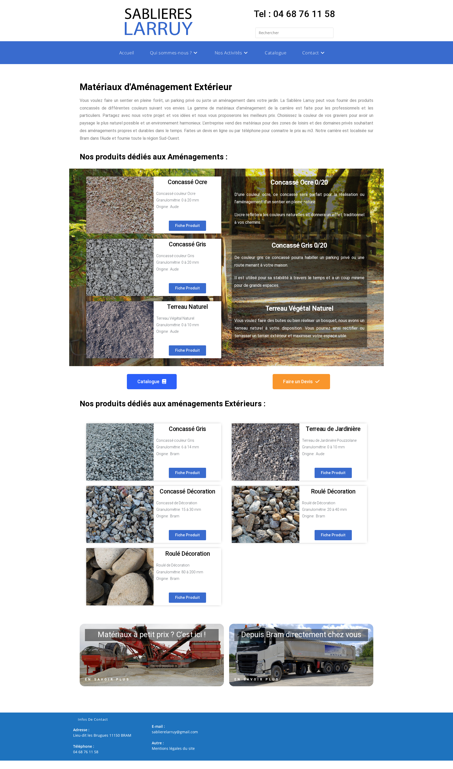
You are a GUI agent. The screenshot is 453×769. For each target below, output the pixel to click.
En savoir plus (107, 679)
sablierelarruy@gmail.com (175, 731)
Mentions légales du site (173, 748)
